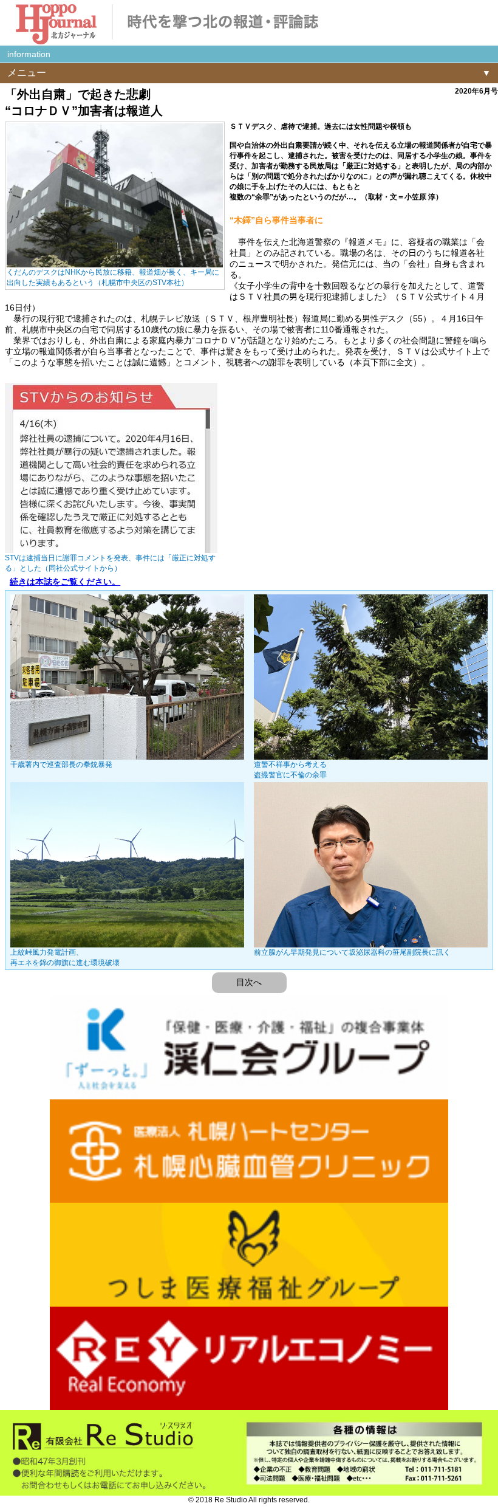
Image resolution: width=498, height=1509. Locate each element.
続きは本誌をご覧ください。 (65, 581)
